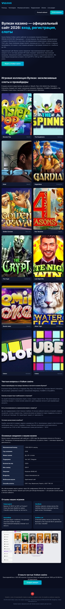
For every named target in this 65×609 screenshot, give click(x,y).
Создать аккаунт (32, 582)
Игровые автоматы (23, 8)
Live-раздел (51, 8)
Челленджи (12, 8)
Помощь (4, 8)
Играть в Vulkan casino (13, 64)
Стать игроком (57, 12)
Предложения (35, 8)
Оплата (43, 8)
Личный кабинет (42, 12)
